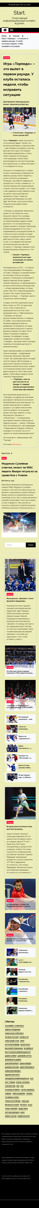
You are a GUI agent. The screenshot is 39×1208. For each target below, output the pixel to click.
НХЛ (22, 1086)
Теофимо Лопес (12, 1097)
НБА (17, 1086)
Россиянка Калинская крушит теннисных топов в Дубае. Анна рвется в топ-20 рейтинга (25, 1000)
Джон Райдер (25, 1063)
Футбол (23, 1105)
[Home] (5, 30)
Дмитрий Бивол (27, 1067)
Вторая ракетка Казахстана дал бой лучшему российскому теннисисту (19, 828)
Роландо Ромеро (12, 1090)
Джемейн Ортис (24, 1056)
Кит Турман (10, 1082)
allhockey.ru (16, 444)
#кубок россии (12, 1037)
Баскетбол (25, 1045)
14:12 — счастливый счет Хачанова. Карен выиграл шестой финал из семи (25, 961)
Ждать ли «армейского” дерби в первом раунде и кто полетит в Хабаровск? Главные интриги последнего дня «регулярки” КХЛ (25, 738)
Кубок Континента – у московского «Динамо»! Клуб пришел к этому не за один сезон (25, 747)
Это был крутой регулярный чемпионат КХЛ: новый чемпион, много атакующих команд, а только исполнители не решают (20, 672)
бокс (22, 1112)
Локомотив (10, 1086)
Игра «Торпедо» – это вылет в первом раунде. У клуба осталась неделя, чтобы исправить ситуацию (19, 79)
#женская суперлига (14, 1033)
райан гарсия (10, 1116)
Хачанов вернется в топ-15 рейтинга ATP (26, 971)
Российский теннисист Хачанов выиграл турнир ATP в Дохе (25, 990)
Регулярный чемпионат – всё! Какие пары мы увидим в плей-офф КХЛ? (25, 718)
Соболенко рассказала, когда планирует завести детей (25, 951)
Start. (20, 13)
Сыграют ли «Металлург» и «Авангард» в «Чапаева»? (25, 757)
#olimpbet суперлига (14, 1026)
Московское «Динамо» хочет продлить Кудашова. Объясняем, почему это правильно (20, 599)
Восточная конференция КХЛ (18, 1052)
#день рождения (12, 1029)
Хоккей (6, 58)
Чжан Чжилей (11, 1109)
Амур (22, 1041)
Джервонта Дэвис (13, 1060)
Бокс (4, 458)
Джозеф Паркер (12, 1063)
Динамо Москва (12, 1067)
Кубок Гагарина (23, 1082)
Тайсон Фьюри (18, 1093)
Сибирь (8, 1093)
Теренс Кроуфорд (12, 1101)
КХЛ (31, 1078)
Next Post (6, 453)
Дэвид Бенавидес (13, 1071)
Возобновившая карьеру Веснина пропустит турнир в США (20, 940)
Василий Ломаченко (14, 1048)
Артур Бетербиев (12, 1045)
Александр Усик (12, 1041)
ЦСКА (30, 1105)
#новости (24, 1037)
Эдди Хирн (23, 1109)
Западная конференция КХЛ (17, 1078)
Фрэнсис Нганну (12, 1105)
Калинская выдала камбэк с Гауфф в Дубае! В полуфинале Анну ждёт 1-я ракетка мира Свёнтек (26, 1009)
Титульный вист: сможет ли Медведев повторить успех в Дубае (18, 905)
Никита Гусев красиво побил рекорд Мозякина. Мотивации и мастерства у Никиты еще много (26, 767)
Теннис (10, 822)
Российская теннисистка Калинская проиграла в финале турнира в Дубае (26, 980)
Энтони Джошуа (12, 1112)
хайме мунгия (23, 1116)
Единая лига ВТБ (12, 1075)
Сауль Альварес (28, 1090)
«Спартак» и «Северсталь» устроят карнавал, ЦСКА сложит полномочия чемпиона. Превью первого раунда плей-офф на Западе (19, 706)
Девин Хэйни (10, 1056)
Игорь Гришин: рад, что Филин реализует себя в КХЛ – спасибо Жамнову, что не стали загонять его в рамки (25, 776)
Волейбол (28, 1048)
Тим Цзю (25, 1101)
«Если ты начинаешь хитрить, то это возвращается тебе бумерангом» (25, 728)
